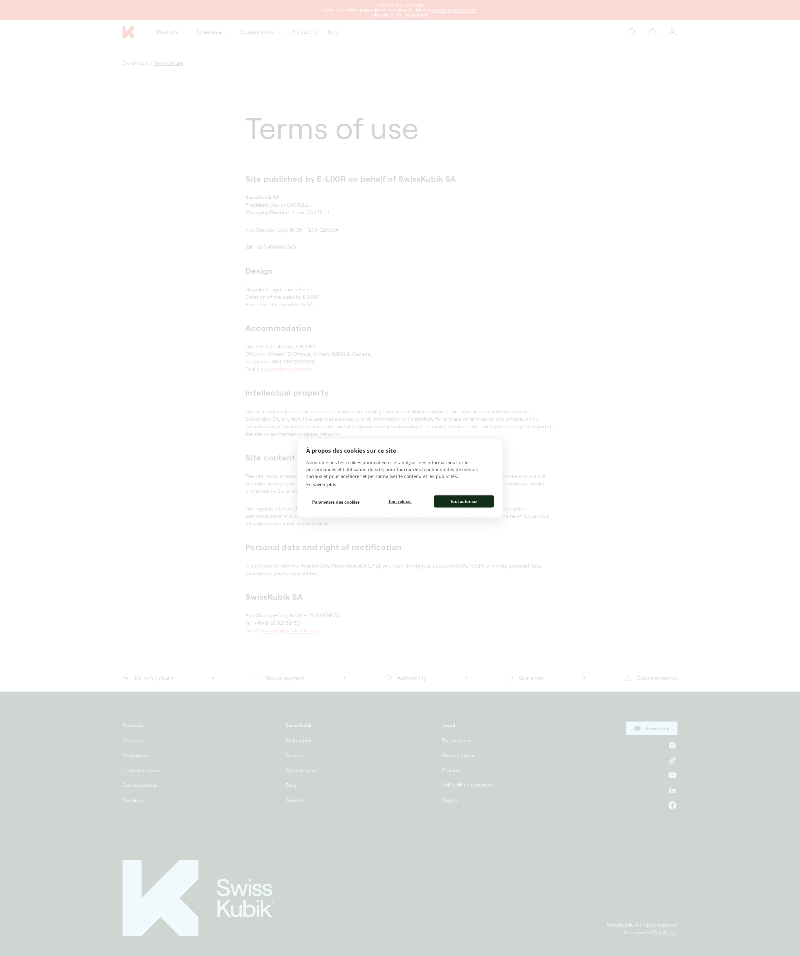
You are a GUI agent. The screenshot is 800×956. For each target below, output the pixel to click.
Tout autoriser (464, 501)
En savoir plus (321, 484)
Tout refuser (400, 501)
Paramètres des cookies (336, 502)
